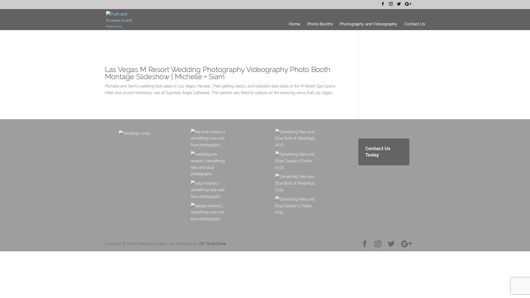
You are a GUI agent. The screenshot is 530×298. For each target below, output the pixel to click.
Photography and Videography (368, 24)
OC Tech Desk (212, 243)
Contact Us (414, 24)
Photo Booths (320, 24)
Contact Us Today (377, 152)
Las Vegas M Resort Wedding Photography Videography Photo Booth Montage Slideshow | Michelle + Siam (217, 73)
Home (294, 24)
